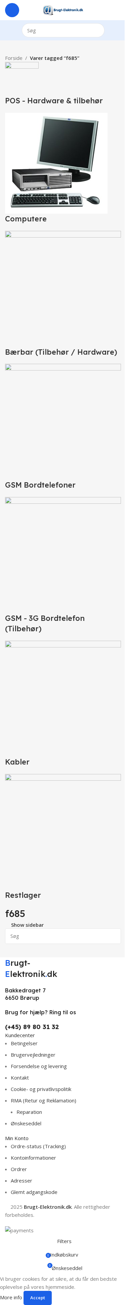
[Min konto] (118, 10)
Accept (37, 1298)
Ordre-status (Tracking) (38, 1146)
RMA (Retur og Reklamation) (43, 1100)
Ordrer (19, 1169)
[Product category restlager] (63, 481)
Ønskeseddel (26, 1123)
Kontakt (20, 1077)
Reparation (29, 1111)
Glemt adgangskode (34, 1192)
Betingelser (24, 1043)
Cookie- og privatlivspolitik (41, 1089)
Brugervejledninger (33, 1054)
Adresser (21, 1180)
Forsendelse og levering (39, 1066)
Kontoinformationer (33, 1157)
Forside (14, 58)
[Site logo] (63, 9)
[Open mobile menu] (12, 10)
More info (12, 1297)
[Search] (97, 30)
